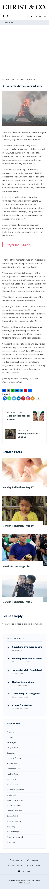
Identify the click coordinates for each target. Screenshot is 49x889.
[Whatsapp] (9, 398)
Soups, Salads (13, 816)
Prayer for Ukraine (18, 245)
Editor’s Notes (13, 763)
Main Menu (8, 22)
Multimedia (12, 795)
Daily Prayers (12, 747)
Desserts (11, 753)
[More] (32, 398)
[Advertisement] (24, 51)
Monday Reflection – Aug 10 (18, 525)
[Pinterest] (40, 16)
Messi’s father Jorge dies (16, 566)
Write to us (11, 842)
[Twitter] (31, 16)
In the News (32, 80)
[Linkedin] (19, 398)
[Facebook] (27, 16)
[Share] (30, 391)
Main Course (12, 784)
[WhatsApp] (13, 391)
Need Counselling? (15, 800)
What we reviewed (15, 837)
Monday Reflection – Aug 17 (18, 487)
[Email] (9, 391)
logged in (19, 623)
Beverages (11, 742)
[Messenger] (17, 391)
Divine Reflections (14, 758)
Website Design (14, 880)
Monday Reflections (15, 789)
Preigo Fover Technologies (31, 880)
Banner (10, 737)
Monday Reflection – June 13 (29, 434)
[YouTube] (45, 16)
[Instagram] (36, 16)
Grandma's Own (14, 768)
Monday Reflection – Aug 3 (17, 601)
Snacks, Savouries (14, 810)
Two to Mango (13, 831)
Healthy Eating (13, 774)
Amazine (10, 732)
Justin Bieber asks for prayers (18, 416)
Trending (11, 826)
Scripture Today (14, 805)
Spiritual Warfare (14, 821)
